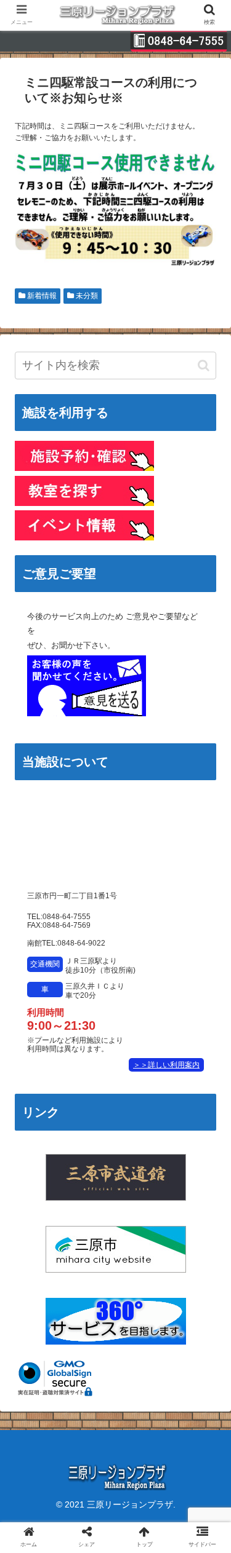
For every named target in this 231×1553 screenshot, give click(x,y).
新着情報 (41, 295)
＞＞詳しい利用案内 (166, 1065)
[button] (203, 365)
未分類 (86, 295)
